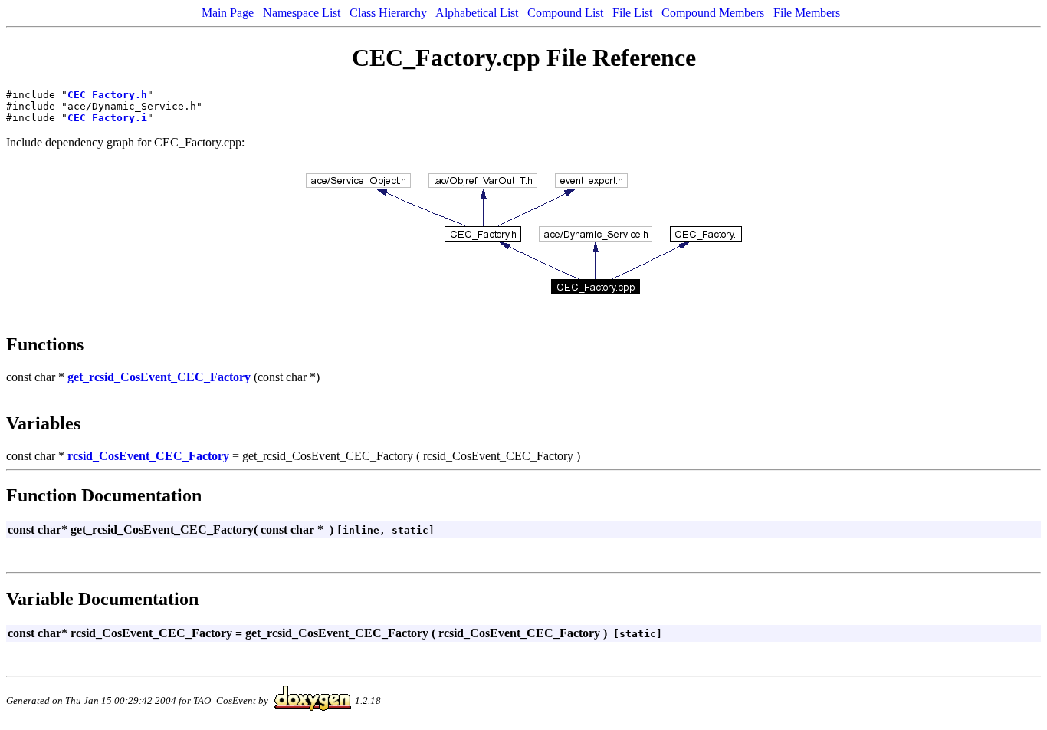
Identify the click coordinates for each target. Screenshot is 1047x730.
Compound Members (712, 12)
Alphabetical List (476, 12)
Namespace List (301, 12)
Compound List (565, 12)
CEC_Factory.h (107, 94)
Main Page (228, 12)
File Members (806, 12)
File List (632, 12)
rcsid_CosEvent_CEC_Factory (148, 455)
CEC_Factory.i (107, 117)
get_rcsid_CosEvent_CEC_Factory (159, 376)
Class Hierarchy (388, 12)
